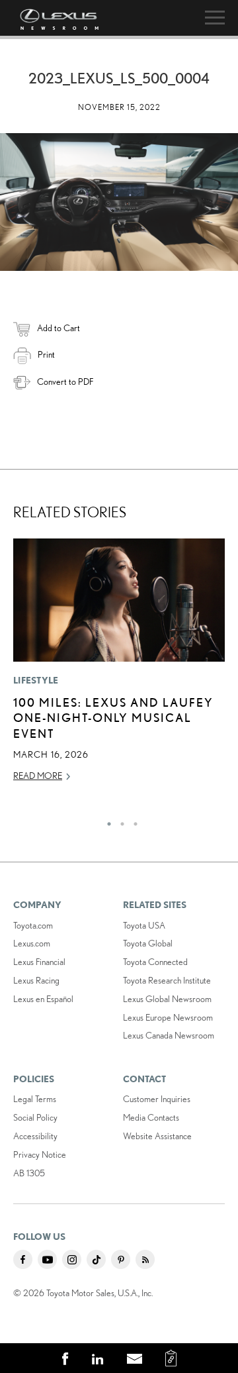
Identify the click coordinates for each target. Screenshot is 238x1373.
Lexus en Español (43, 998)
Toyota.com (33, 925)
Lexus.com (31, 943)
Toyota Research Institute (167, 980)
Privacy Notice (39, 1154)
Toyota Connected (155, 961)
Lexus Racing (36, 980)
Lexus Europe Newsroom (168, 1017)
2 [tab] (119, 820)
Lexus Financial (39, 961)
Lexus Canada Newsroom (168, 1035)
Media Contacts (151, 1117)
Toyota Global (148, 943)
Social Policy (35, 1117)
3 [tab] (132, 820)
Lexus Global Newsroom (167, 998)
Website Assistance (157, 1136)
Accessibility (35, 1136)
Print (46, 354)
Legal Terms (34, 1098)
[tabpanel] (119, 665)
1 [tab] (105, 820)
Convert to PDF (65, 381)
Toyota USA (144, 925)
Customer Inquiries (156, 1098)
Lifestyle (36, 680)
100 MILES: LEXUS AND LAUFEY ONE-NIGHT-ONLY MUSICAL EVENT (113, 717)
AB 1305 (29, 1173)
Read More (37, 775)
